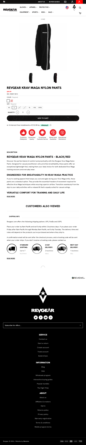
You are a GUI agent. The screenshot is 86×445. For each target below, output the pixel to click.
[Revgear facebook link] (41, 317)
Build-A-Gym (43, 356)
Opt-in (43, 406)
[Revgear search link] (80, 7)
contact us (62, 240)
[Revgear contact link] (65, 2)
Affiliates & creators (43, 402)
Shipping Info (14, 216)
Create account (43, 347)
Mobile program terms (43, 427)
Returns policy (43, 410)
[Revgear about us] (5, 1)
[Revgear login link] (72, 2)
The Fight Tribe (43, 388)
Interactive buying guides (43, 379)
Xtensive (26, 441)
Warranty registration (43, 418)
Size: (11, 104)
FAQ (43, 371)
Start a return (43, 343)
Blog (43, 367)
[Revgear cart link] (80, 13)
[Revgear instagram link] (50, 317)
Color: (12, 97)
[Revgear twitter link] (36, 317)
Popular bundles (43, 384)
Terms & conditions (43, 423)
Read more (11, 196)
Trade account (43, 352)
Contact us (43, 339)
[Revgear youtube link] (46, 317)
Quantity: (11, 112)
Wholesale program (43, 375)
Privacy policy (43, 414)
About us (43, 397)
